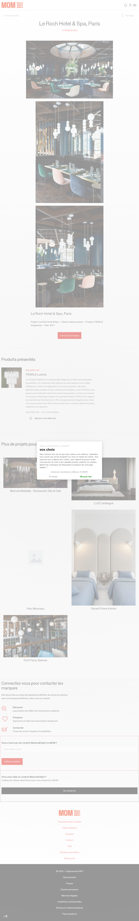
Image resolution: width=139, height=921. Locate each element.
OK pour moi (86, 476)
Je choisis (53, 476)
